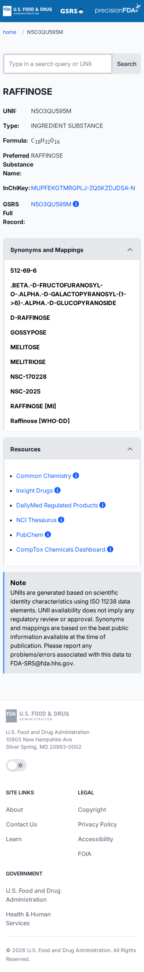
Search (127, 63)
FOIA (84, 853)
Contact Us (21, 824)
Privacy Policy (97, 824)
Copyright (92, 809)
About (14, 809)
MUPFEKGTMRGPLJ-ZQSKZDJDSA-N (83, 188)
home (9, 32)
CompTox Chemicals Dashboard (61, 549)
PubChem (29, 534)
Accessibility (95, 839)
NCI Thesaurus (36, 520)
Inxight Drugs (34, 490)
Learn (14, 839)
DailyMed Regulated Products (57, 505)
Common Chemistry (43, 475)
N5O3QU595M (51, 204)
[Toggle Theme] (16, 765)
